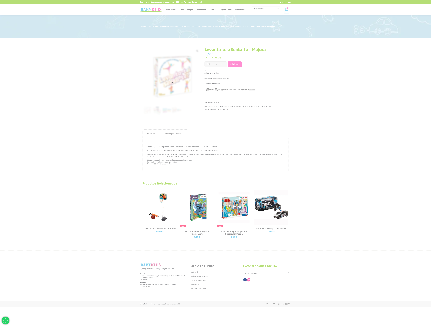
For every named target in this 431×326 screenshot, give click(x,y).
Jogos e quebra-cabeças (211, 26)
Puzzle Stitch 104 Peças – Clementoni (197, 233)
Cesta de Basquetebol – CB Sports (160, 228)
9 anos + (156, 26)
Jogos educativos (227, 26)
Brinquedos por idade (178, 26)
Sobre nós (195, 272)
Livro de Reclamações (199, 288)
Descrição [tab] (151, 134)
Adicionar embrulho (212, 73)
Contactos (195, 284)
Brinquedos (164, 26)
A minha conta (285, 2)
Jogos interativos (241, 26)
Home (143, 26)
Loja (149, 26)
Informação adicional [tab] (173, 134)
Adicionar (234, 64)
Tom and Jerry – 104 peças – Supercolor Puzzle (234, 233)
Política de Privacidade (199, 276)
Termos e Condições (198, 280)
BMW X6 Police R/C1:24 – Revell (271, 228)
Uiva (179, 304)
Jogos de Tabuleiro (194, 26)
